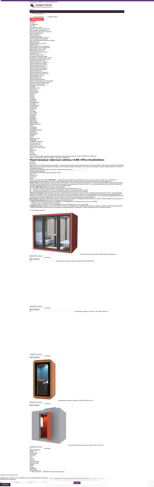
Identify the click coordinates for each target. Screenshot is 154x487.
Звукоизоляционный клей (37, 66)
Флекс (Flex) (33, 114)
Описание (33, 174)
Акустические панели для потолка (40, 28)
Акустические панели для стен (39, 30)
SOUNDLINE (33, 107)
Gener (31, 137)
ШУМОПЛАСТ (34, 133)
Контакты (32, 455)
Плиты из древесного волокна (39, 39)
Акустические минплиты (37, 55)
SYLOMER (33, 111)
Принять (77, 482)
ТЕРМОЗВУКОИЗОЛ (36, 130)
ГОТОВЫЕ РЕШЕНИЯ (36, 141)
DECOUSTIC (33, 89)
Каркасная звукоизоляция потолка (40, 82)
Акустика (32, 26)
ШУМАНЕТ (33, 131)
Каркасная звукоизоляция (37, 79)
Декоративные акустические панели (40, 31)
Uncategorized (34, 24)
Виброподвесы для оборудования (40, 47)
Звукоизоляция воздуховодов (38, 68)
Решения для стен (35, 144)
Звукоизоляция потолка (37, 75)
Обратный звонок (37, 19)
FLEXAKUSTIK (34, 91)
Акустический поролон (36, 33)
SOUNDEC (33, 104)
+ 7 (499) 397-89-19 (52, 17)
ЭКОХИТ (32, 136)
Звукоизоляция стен (36, 76)
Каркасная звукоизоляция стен (39, 83)
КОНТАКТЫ (33, 154)
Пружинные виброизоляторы (38, 52)
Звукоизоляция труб (36, 78)
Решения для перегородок (37, 147)
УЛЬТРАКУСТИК (34, 138)
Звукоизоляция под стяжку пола (39, 73)
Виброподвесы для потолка (38, 49)
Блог (31, 457)
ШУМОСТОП (33, 134)
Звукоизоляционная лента (37, 60)
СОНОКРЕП (33, 127)
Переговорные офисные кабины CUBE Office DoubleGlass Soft (75, 261)
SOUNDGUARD (34, 105)
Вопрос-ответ (34, 175)
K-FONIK (32, 98)
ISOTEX (32, 95)
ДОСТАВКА (33, 150)
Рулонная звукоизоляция (37, 85)
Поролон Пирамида (35, 36)
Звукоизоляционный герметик (38, 65)
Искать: (32, 9)
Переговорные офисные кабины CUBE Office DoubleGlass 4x (98, 254)
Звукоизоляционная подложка (39, 72)
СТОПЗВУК (33, 128)
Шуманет (32, 467)
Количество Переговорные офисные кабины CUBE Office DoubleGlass (51, 169)
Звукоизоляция (34, 53)
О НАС (32, 151)
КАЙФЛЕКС (33, 140)
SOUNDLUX (33, 108)
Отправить (5, 484)
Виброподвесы (34, 44)
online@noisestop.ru (38, 13)
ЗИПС (31, 125)
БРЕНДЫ (32, 86)
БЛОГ (31, 149)
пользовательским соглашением (90, 479)
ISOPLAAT (33, 94)
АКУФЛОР (33, 118)
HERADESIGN (34, 92)
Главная (32, 156)
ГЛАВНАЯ (33, 21)
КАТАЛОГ (32, 23)
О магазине (33, 454)
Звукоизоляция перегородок (38, 69)
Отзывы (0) (33, 177)
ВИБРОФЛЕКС (34, 123)
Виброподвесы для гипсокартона (39, 46)
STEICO (32, 110)
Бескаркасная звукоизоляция (38, 56)
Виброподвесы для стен (37, 50)
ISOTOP (32, 96)
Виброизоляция (34, 42)
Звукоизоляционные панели (38, 63)
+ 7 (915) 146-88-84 (37, 17)
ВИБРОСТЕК (34, 121)
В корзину (32, 171)
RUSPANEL (33, 99)
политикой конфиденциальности (71, 479)
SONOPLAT (33, 101)
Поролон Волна (34, 34)
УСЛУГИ (32, 153)
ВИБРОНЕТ (33, 120)
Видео (31, 178)
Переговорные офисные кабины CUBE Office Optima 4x (91, 311)
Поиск (123, 10)
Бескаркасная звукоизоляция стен (40, 59)
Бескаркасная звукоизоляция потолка (41, 57)
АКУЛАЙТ (33, 115)
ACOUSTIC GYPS (35, 88)
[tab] (77, 174)
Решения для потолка (36, 146)
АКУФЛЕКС (33, 117)
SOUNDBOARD (34, 102)
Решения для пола (35, 143)
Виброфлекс (33, 468)
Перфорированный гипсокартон (39, 37)
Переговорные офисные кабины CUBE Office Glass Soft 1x (75, 400)
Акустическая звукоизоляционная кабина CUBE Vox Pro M (85, 445)
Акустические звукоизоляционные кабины (42, 40)
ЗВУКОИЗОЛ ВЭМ (35, 124)
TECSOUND (33, 112)
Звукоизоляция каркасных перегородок (41, 81)
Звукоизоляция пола (36, 70)
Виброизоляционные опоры (38, 43)
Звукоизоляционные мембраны (39, 62)
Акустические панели (36, 27)
